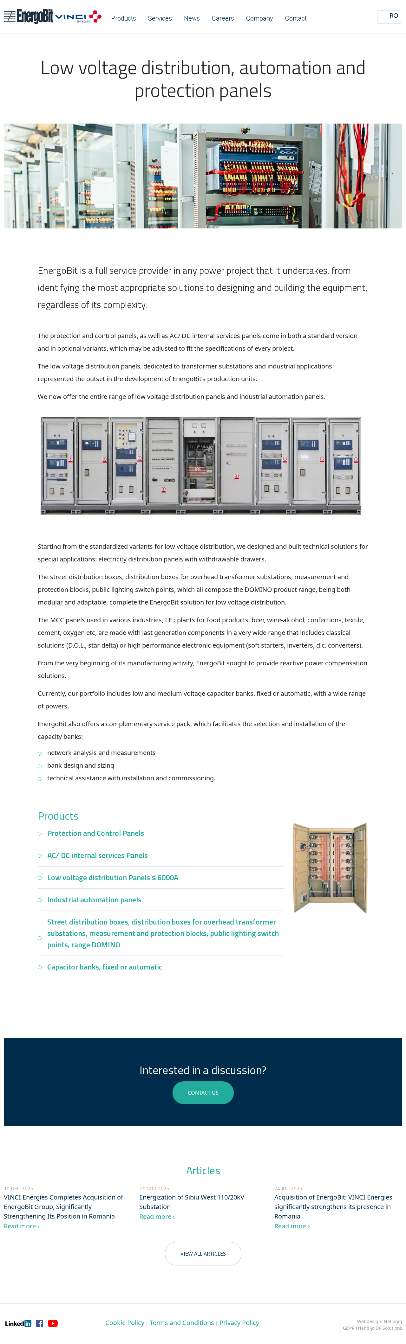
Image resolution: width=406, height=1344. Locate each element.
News (192, 18)
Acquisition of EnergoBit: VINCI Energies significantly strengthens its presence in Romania (333, 1206)
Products (123, 18)
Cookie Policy (124, 1322)
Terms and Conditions (182, 1322)
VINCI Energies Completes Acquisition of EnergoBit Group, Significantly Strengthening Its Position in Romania (63, 1206)
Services (160, 18)
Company (259, 18)
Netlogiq (393, 1321)
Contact (296, 18)
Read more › (21, 1226)
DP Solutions (389, 1328)
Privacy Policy (239, 1322)
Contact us (203, 1092)
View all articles (203, 1253)
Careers (223, 18)
